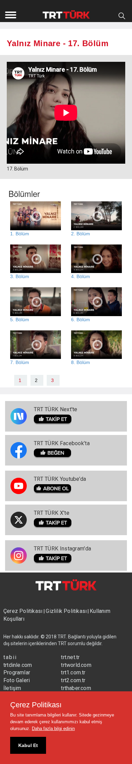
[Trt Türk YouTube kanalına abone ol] (60, 489)
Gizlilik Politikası (66, 611)
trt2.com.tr (73, 680)
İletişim (12, 688)
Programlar (16, 672)
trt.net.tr (70, 657)
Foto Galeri (16, 680)
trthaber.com (76, 688)
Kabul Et (28, 745)
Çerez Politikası (23, 611)
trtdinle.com (17, 665)
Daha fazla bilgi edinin (53, 728)
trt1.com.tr (73, 672)
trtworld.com (76, 665)
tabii (10, 657)
